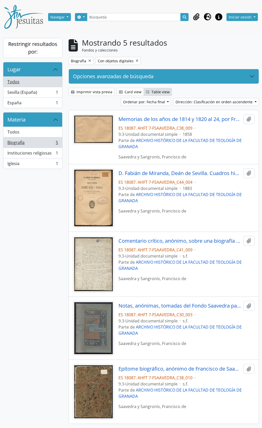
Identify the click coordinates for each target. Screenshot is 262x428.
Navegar (58, 17)
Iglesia (32, 165)
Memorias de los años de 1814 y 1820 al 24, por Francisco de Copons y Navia (180, 119)
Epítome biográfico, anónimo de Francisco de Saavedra (180, 369)
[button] (196, 17)
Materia (16, 119)
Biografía (32, 144)
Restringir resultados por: (32, 47)
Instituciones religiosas (32, 154)
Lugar (14, 69)
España (32, 104)
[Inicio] (25, 17)
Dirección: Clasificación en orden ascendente (215, 101)
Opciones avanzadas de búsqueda (113, 76)
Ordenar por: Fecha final (144, 101)
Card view (132, 91)
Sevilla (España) (32, 93)
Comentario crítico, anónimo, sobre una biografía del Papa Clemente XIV (180, 241)
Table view (160, 91)
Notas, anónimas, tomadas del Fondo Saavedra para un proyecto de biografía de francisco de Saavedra (180, 306)
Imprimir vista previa (93, 91)
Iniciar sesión (241, 17)
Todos (13, 82)
